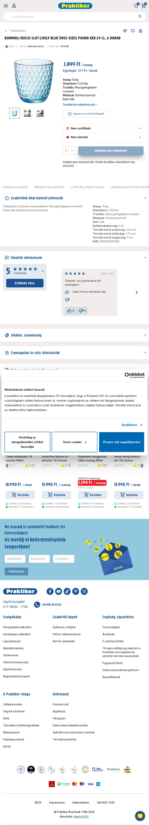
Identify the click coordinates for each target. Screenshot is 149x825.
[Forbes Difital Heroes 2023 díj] (31, 769)
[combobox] (74, 16)
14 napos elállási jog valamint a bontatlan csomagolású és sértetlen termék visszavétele (121, 652)
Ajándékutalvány (13, 648)
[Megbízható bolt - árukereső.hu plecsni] (85, 769)
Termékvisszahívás (64, 739)
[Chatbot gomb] (140, 816)
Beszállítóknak (111, 677)
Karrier (7, 746)
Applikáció (59, 711)
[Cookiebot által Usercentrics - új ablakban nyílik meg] (128, 375)
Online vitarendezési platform (120, 670)
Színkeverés (10, 655)
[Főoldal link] (75, 6)
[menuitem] (6, 6)
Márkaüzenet (11, 732)
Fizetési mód (60, 704)
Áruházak (108, 634)
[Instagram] (84, 591)
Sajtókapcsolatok (13, 739)
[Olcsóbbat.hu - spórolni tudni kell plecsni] (113, 769)
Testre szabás (72, 441)
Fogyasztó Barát (112, 663)
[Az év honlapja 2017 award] (74, 769)
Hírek (6, 718)
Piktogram (59, 718)
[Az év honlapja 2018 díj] (41, 769)
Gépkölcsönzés (12, 669)
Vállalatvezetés (12, 704)
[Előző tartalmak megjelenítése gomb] (9, 113)
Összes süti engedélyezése (121, 441)
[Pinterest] (75, 591)
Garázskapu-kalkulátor (17, 634)
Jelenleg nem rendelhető (111, 150)
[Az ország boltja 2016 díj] (62, 769)
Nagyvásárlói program (16, 676)
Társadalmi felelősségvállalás (21, 725)
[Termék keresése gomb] (140, 16)
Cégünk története (14, 711)
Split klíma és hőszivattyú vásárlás (74, 732)
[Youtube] (58, 591)
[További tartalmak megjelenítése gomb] (50, 113)
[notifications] (140, 31)
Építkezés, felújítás (64, 627)
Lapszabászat (12, 641)
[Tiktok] (67, 591)
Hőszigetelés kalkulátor (17, 627)
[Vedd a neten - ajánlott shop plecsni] (98, 769)
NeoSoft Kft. (81, 816)
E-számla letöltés (113, 641)
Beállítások (129, 425)
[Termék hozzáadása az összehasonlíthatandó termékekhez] (125, 31)
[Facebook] (50, 591)
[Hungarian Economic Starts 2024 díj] (21, 769)
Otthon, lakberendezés (67, 634)
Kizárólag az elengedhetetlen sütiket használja (27, 441)
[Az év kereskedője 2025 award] (127, 769)
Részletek (68, 165)
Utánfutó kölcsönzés (16, 662)
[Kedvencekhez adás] (133, 31)
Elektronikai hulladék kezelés (70, 725)
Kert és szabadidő (64, 641)
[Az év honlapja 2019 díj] (51, 769)
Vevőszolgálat (111, 627)
